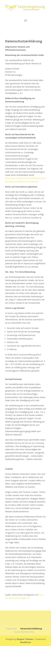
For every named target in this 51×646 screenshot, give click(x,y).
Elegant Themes (25, 639)
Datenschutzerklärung (31, 628)
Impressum (11, 628)
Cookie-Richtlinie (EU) (24, 632)
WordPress (25, 642)
